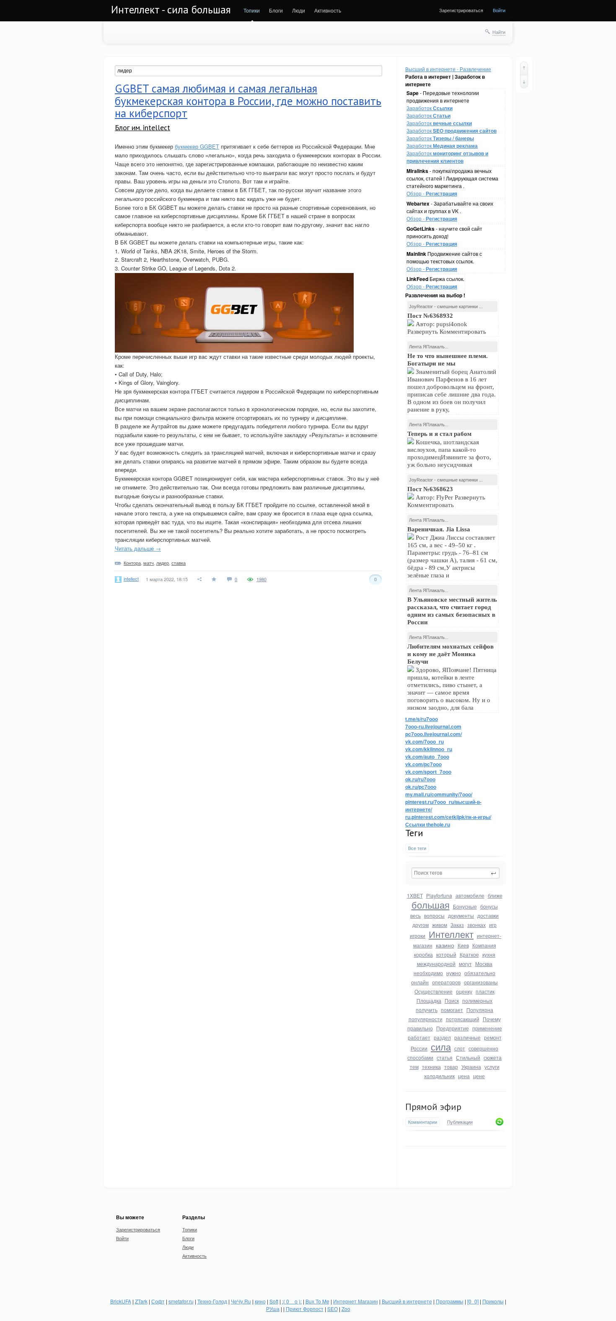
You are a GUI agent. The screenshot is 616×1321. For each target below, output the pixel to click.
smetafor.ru (181, 1301)
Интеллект (451, 933)
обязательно (479, 972)
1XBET (415, 895)
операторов (446, 982)
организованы (481, 982)
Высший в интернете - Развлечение (448, 68)
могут (465, 963)
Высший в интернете (407, 1301)
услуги (492, 1066)
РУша (273, 1308)
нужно (453, 972)
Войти (499, 10)
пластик (485, 991)
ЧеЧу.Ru (241, 1301)
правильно (420, 1028)
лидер (162, 562)
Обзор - (431, 193)
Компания (484, 945)
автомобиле (470, 895)
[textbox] (456, 873)
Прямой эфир (433, 1106)
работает (419, 1037)
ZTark (141, 1301)
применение (487, 1028)
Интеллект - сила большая (171, 9)
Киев (463, 945)
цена (464, 1075)
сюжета (493, 1057)
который (446, 954)
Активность (327, 10)
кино (260, 1301)
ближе (495, 895)
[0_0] (473, 1301)
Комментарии (422, 1122)
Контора (132, 562)
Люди (298, 10)
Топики (251, 10)
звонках (476, 924)
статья (445, 1057)
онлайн (420, 982)
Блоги (276, 10)
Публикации (460, 1122)
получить (426, 1009)
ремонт (493, 1037)
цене (479, 1075)
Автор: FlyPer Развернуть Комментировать (446, 497)
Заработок (429, 107)
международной (436, 963)
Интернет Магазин (355, 1301)
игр (493, 924)
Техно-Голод (212, 1301)
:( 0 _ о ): (292, 1301)
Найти (498, 31)
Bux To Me (317, 1301)
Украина (471, 1066)
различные (467, 1037)
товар (451, 1066)
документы (461, 915)
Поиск (452, 1000)
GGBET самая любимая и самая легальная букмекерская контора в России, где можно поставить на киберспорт (248, 100)
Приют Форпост (305, 1308)
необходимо (428, 972)
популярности (426, 1018)
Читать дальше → (138, 548)
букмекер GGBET (197, 146)
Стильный (468, 1057)
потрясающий (462, 1018)
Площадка (429, 1000)
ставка (178, 562)
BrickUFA (120, 1301)
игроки (417, 935)
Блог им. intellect (142, 127)
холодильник (439, 1075)
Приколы (493, 1301)
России (419, 1048)
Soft (273, 1301)
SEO (332, 1308)
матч (148, 562)
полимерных (477, 1000)
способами (420, 1057)
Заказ (457, 924)
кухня (488, 954)
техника (431, 1066)
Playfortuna (439, 895)
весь (415, 915)
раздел (442, 1037)
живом (439, 924)
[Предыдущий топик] (524, 68)
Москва (483, 963)
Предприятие (452, 1028)
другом (420, 924)
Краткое (469, 954)
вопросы (434, 915)
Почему (492, 1018)
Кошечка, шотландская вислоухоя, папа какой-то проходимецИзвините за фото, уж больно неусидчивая (449, 449)
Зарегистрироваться (461, 10)
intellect (131, 578)
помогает (452, 1009)
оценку (464, 991)
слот (459, 1048)
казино (445, 945)
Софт (158, 1301)
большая (431, 904)
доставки (488, 915)
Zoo (346, 1308)
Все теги (417, 848)
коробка (423, 954)
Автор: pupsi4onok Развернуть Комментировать (447, 323)
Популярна (479, 1009)
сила (441, 1046)
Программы (449, 1301)
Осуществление (433, 991)
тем (414, 1066)
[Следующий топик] (524, 81)
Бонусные (465, 906)
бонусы (489, 906)
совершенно (483, 1048)
